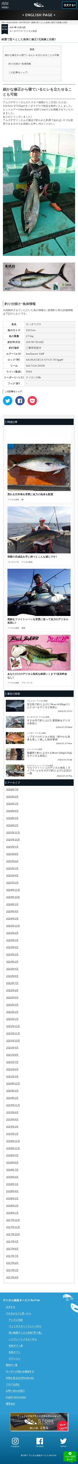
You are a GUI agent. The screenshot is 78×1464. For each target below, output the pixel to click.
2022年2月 (12, 1011)
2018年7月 (12, 1169)
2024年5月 (12, 904)
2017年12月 (24, 22)
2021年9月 (12, 1047)
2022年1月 (12, 1018)
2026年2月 (12, 825)
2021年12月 (13, 1026)
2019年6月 (12, 1112)
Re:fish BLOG (12, 22)
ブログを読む (13, 1384)
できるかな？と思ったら (18, 1313)
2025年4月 (12, 875)
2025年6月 (12, 861)
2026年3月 (12, 818)
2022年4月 (12, 997)
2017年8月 (12, 1248)
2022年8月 (12, 976)
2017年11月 (13, 1227)
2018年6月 (12, 1176)
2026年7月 (12, 789)
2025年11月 (13, 832)
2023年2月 (12, 961)
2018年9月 (12, 1155)
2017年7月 (12, 1255)
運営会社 (10, 1403)
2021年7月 (12, 1062)
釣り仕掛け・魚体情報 (20, 63)
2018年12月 (13, 1140)
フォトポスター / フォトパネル (25, 1326)
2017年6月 (12, 1262)
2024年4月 (12, 911)
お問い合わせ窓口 (15, 1390)
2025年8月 (12, 853)
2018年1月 (12, 1212)
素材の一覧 (12, 1364)
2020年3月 (12, 1090)
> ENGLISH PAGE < (39, 15)
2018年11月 (13, 1148)
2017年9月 (12, 1241)
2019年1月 (12, 1133)
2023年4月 (12, 947)
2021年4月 (12, 1069)
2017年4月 (12, 1277)
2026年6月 (12, 796)
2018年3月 (12, 1198)
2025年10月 (13, 839)
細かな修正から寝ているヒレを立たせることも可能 (32, 55)
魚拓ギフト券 (16, 1345)
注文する (10, 1306)
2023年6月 (12, 932)
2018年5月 (12, 1184)
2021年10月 (13, 1040)
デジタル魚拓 (30, 31)
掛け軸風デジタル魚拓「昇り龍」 (25, 1332)
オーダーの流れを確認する (20, 1371)
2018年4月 (12, 1191)
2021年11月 (13, 1033)
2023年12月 (13, 925)
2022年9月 (12, 968)
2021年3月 (12, 1076)
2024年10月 (13, 897)
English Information (16, 1397)
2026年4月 (12, 810)
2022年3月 (12, 1004)
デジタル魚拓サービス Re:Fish (21, 1300)
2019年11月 (13, 1105)
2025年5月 (12, 868)
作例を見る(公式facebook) (20, 1377)
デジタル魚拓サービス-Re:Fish (42, 1455)
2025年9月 (12, 846)
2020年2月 (12, 1097)
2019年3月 (12, 1126)
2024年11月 (13, 889)
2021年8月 (12, 1054)
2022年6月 (12, 990)
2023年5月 (12, 940)
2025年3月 (12, 882)
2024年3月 (12, 918)
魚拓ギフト (14, 1352)
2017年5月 (12, 1270)
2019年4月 (12, 1119)
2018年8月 (12, 1162)
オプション (14, 1358)
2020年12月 (13, 1083)
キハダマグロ (15, 31)
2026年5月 (12, 803)
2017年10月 (13, 1234)
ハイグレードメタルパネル (23, 1339)
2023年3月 (12, 954)
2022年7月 (12, 983)
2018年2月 (12, 1205)
